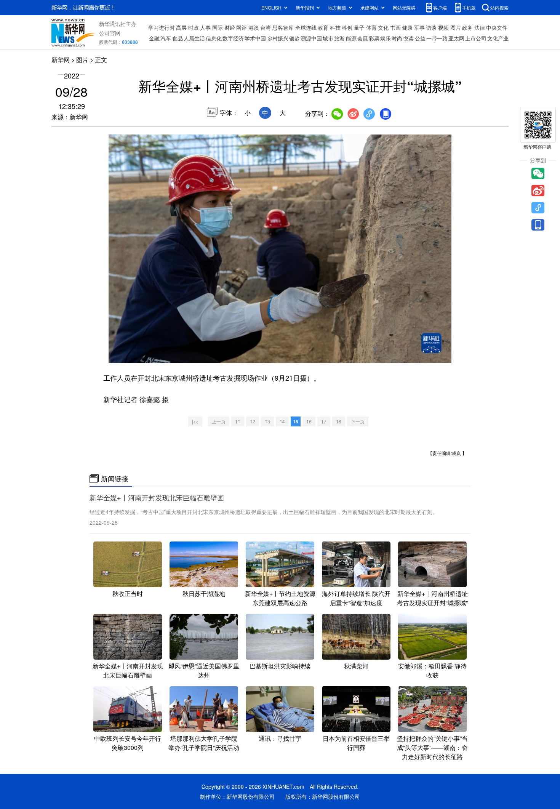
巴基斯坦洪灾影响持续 (280, 666)
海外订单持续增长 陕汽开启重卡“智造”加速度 (356, 598)
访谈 (431, 27)
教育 (323, 27)
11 (237, 421)
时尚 (397, 38)
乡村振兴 (277, 38)
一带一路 (437, 38)
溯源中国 (311, 38)
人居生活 (194, 38)
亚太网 (456, 38)
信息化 (214, 38)
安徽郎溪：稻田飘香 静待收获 (432, 670)
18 (338, 421)
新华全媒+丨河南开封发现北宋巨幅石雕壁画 (157, 498)
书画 (395, 27)
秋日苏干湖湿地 (203, 593)
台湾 (265, 27)
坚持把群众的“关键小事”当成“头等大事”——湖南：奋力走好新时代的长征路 (432, 747)
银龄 (294, 38)
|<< (195, 421)
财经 (229, 27)
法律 (479, 27)
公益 (420, 38)
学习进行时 (161, 27)
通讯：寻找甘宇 (280, 738)
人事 (205, 27)
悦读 (408, 38)
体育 (371, 27)
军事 (419, 27)
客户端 (440, 7)
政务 (467, 27)
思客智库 (283, 27)
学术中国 (255, 38)
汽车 (165, 38)
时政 (193, 27)
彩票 (374, 38)
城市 (328, 38)
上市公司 (475, 38)
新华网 (60, 59)
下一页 (358, 421)
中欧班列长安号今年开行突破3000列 (127, 743)
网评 (241, 27)
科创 (347, 27)
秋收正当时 (127, 593)
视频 (443, 27)
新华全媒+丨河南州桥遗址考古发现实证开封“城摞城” (432, 598)
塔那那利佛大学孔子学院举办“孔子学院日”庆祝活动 (203, 743)
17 (323, 421)
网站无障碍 (404, 7)
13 (267, 421)
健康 (407, 27)
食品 (177, 38)
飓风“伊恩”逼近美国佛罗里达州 (203, 670)
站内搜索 (499, 7)
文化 (383, 27)
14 (282, 421)
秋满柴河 (356, 666)
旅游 (339, 38)
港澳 (253, 27)
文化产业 (498, 38)
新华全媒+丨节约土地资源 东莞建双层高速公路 (280, 598)
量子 (359, 27)
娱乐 (385, 38)
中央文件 (496, 27)
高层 (181, 27)
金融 (154, 38)
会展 (362, 38)
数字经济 (233, 38)
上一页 (219, 421)
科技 (335, 27)
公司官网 (109, 33)
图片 (455, 27)
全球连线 (306, 27)
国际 (217, 27)
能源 (351, 38)
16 (309, 421)
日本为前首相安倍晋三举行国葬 (356, 743)
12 (252, 421)
